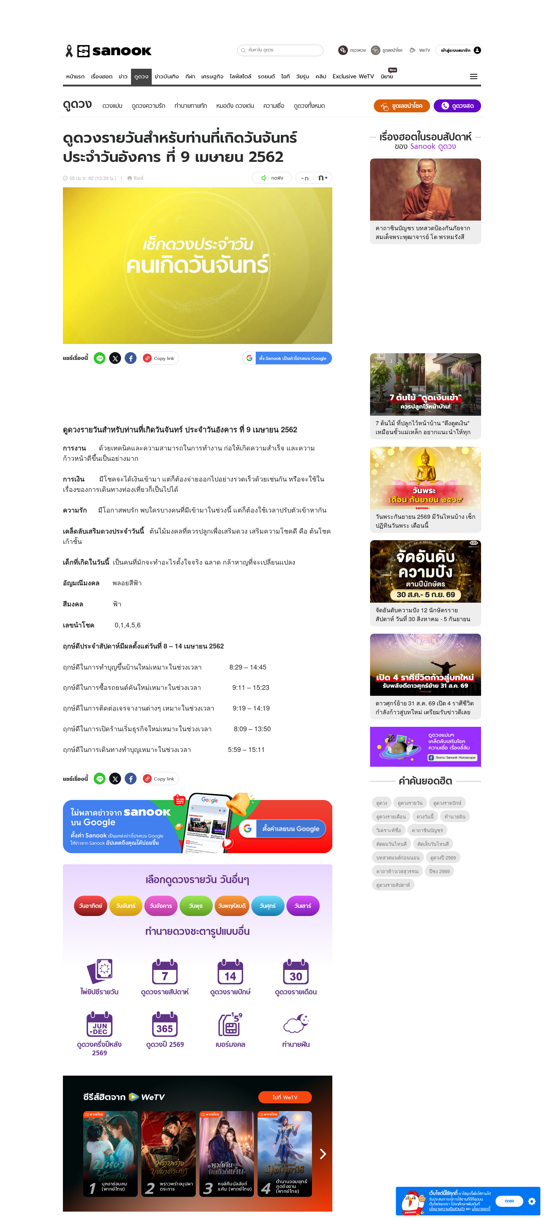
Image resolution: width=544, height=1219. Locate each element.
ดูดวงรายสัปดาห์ (393, 884)
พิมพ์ (139, 177)
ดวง (74, 429)
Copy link (164, 358)
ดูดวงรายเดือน (391, 816)
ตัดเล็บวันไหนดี (433, 843)
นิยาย (387, 76)
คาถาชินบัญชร (427, 830)
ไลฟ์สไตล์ (240, 76)
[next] (323, 1153)
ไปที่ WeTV (285, 1097)
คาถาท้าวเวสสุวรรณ (397, 871)
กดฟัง (277, 178)
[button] (243, 50)
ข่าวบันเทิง (167, 76)
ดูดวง (141, 76)
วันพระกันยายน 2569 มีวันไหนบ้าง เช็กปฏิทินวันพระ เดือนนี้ (426, 521)
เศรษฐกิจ (212, 76)
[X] (115, 358)
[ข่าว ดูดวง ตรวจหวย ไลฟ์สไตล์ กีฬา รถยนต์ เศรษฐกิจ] (107, 51)
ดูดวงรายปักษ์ (447, 802)
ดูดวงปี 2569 (443, 857)
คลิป (321, 76)
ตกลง (509, 1201)
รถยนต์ (266, 76)
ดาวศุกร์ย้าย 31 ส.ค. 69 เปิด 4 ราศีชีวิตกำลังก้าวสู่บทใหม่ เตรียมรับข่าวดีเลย (425, 707)
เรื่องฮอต (102, 76)
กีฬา (190, 76)
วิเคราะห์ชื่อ (388, 830)
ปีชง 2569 (439, 871)
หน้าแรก (75, 76)
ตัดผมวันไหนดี (391, 843)
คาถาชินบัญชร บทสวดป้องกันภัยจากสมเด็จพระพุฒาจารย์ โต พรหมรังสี (423, 232)
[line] (99, 358)
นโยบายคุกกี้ (481, 1209)
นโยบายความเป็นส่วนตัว (447, 1209)
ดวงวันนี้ (425, 816)
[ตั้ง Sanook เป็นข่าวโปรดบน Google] (197, 823)
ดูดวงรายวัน (410, 802)
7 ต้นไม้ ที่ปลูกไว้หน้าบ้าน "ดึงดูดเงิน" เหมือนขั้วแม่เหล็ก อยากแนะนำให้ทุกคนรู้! (423, 432)
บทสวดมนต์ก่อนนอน (398, 857)
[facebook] (131, 358)
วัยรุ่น (302, 76)
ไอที (285, 76)
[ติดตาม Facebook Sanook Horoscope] (425, 746)
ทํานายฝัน (455, 816)
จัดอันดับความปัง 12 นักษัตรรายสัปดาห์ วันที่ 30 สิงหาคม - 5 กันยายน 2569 (423, 619)
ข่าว (123, 76)
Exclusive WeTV (353, 76)
